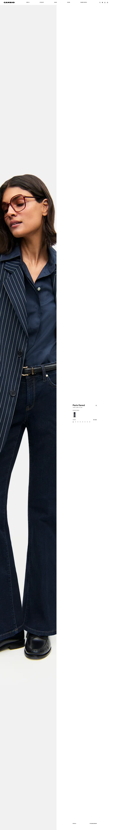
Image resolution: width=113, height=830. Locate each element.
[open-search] (100, 2)
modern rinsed (74, 415)
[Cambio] (9, 2)
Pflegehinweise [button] (93, 823)
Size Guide (95, 419)
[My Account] (105, 2)
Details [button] (74, 823)
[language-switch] (102, 2)
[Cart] (107, 2)
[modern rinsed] (74, 415)
